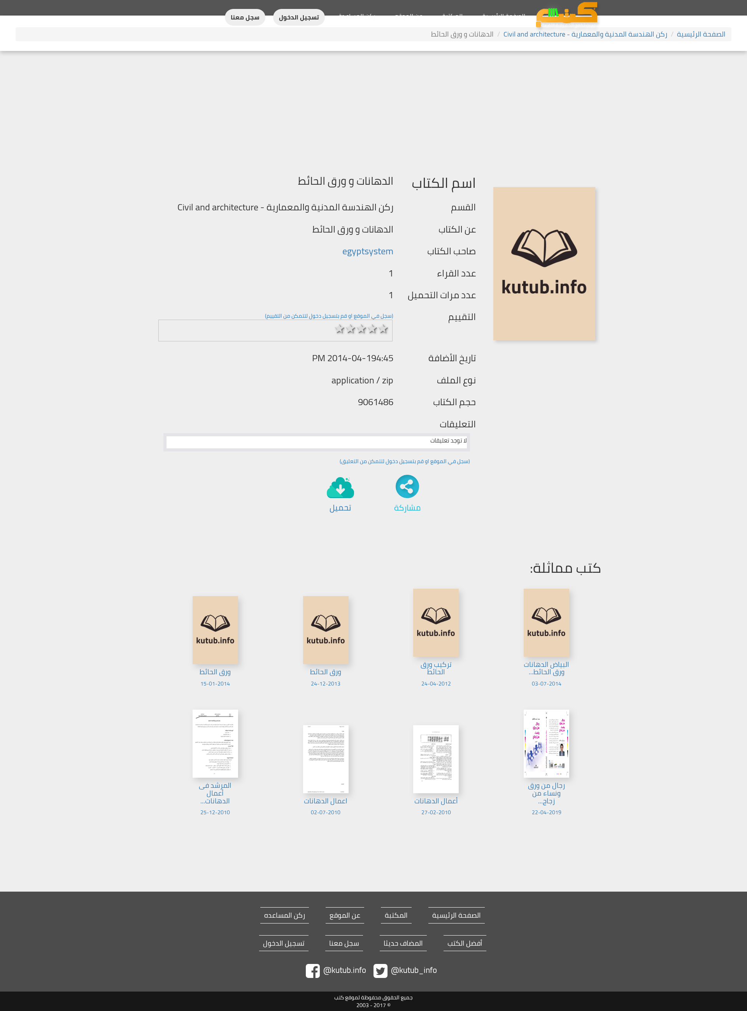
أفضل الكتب (464, 943)
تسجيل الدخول (299, 17)
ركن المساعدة (356, 16)
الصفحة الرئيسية (503, 16)
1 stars (339, 328)
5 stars (383, 328)
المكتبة (452, 16)
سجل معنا (245, 17)
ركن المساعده (284, 915)
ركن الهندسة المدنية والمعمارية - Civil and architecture (585, 34)
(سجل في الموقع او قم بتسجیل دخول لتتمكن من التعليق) (405, 461)
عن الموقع (409, 16)
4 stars (372, 328)
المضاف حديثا (403, 943)
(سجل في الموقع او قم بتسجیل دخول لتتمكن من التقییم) (329, 316)
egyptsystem (367, 251)
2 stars (350, 328)
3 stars (361, 328)
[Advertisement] (373, 109)
